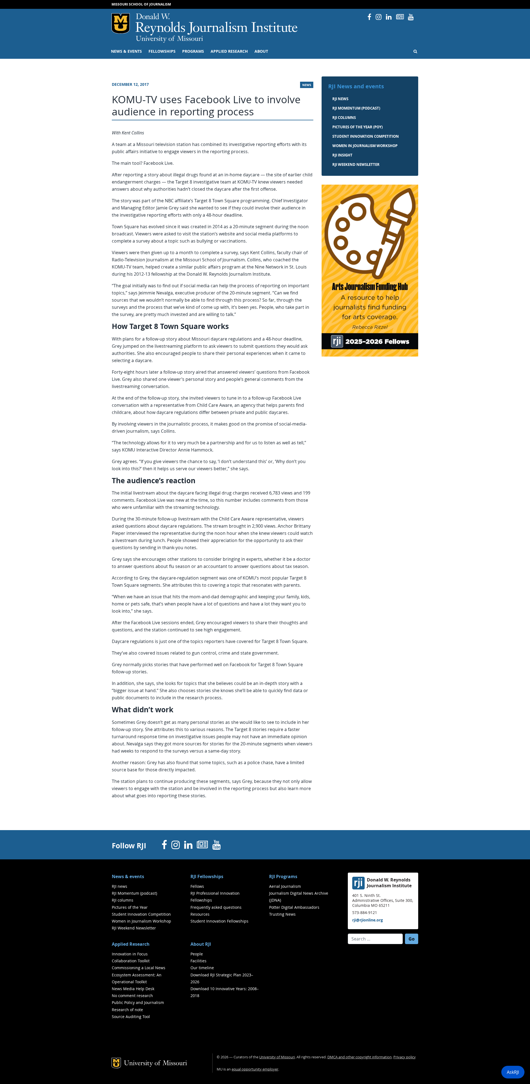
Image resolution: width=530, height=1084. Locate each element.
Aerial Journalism (285, 886)
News (306, 85)
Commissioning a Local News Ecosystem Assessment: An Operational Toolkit (138, 974)
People (196, 954)
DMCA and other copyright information (359, 1057)
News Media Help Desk (133, 988)
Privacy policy (404, 1057)
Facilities (198, 960)
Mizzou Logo (121, 23)
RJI (217, 24)
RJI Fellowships (206, 876)
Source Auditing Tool (131, 1016)
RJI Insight (342, 155)
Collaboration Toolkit (131, 960)
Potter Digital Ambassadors (294, 907)
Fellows (197, 886)
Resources (200, 914)
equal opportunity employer (255, 1069)
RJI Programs (283, 876)
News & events (126, 51)
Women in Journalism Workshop (365, 145)
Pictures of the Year (130, 907)
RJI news (340, 98)
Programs (193, 51)
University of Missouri (169, 39)
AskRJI (513, 1072)
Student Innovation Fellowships (219, 921)
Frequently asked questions (216, 907)
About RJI (200, 944)
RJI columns (344, 117)
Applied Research (229, 51)
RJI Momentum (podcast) (356, 108)
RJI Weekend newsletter (356, 164)
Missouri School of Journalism (141, 4)
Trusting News (282, 914)
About (261, 51)
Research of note (127, 1009)
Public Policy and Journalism (138, 1002)
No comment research (132, 995)
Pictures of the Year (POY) (357, 126)
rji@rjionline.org (367, 920)
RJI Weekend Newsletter (134, 928)
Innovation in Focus (130, 954)
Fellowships (162, 51)
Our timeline (202, 967)
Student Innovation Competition (365, 136)
